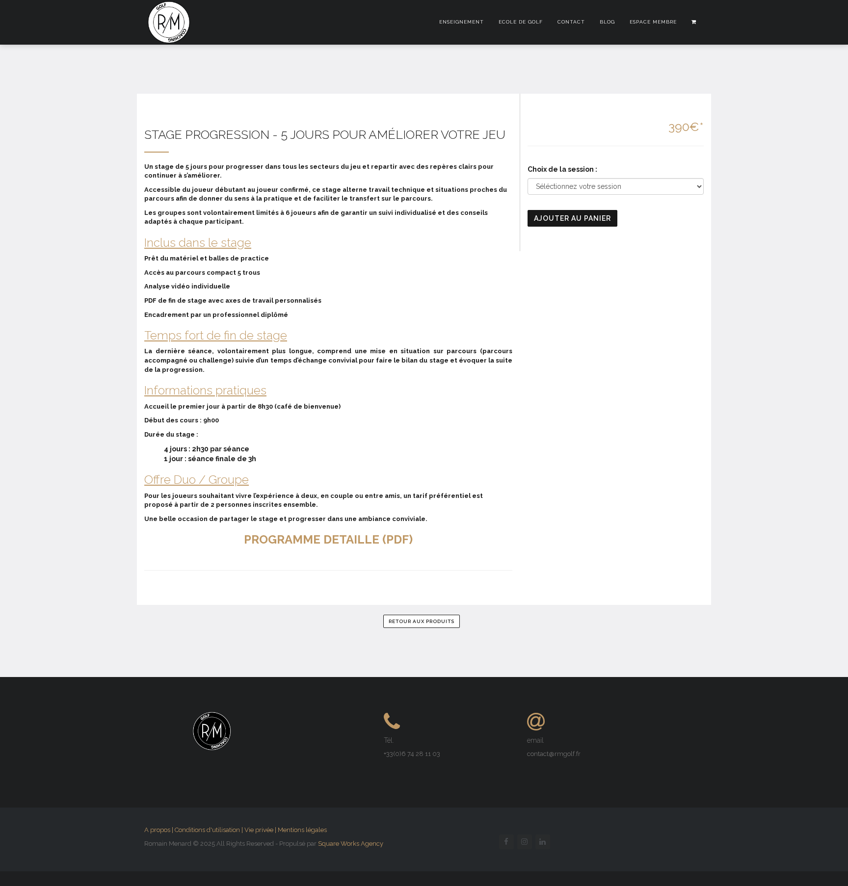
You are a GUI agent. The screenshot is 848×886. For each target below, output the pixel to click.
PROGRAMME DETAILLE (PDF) (328, 539)
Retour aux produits (421, 621)
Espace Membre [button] (653, 22)
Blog (607, 22)
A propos (157, 830)
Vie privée (258, 830)
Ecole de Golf (521, 22)
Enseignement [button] (461, 22)
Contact (571, 22)
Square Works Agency (350, 843)
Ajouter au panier (572, 218)
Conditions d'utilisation (207, 830)
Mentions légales (302, 830)
